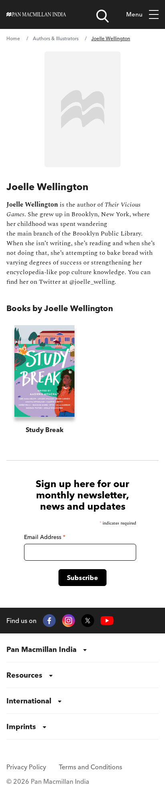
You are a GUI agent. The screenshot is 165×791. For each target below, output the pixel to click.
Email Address (44, 537)
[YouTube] (107, 620)
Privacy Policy (26, 767)
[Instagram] (68, 620)
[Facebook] (49, 620)
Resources (24, 675)
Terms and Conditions (90, 767)
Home (13, 38)
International (28, 700)
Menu (134, 14)
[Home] (36, 14)
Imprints (21, 726)
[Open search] (102, 16)
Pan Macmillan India (41, 649)
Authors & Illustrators (55, 38)
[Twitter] (87, 620)
